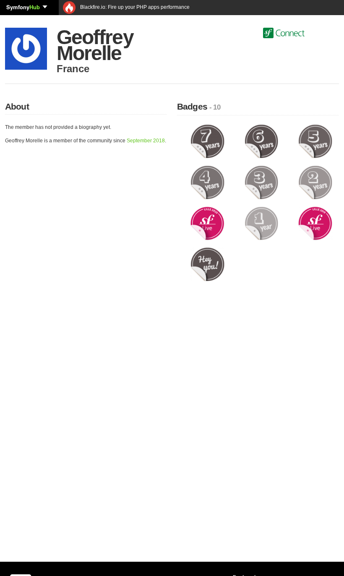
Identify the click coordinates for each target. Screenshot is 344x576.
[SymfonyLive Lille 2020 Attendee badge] (207, 223)
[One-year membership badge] (261, 223)
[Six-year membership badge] (261, 141)
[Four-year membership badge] (207, 182)
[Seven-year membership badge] (207, 141)
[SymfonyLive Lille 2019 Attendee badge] (315, 223)
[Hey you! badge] (207, 264)
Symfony (23, 7)
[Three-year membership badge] (261, 182)
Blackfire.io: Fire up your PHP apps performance (134, 7)
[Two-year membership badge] (315, 182)
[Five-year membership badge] (315, 141)
